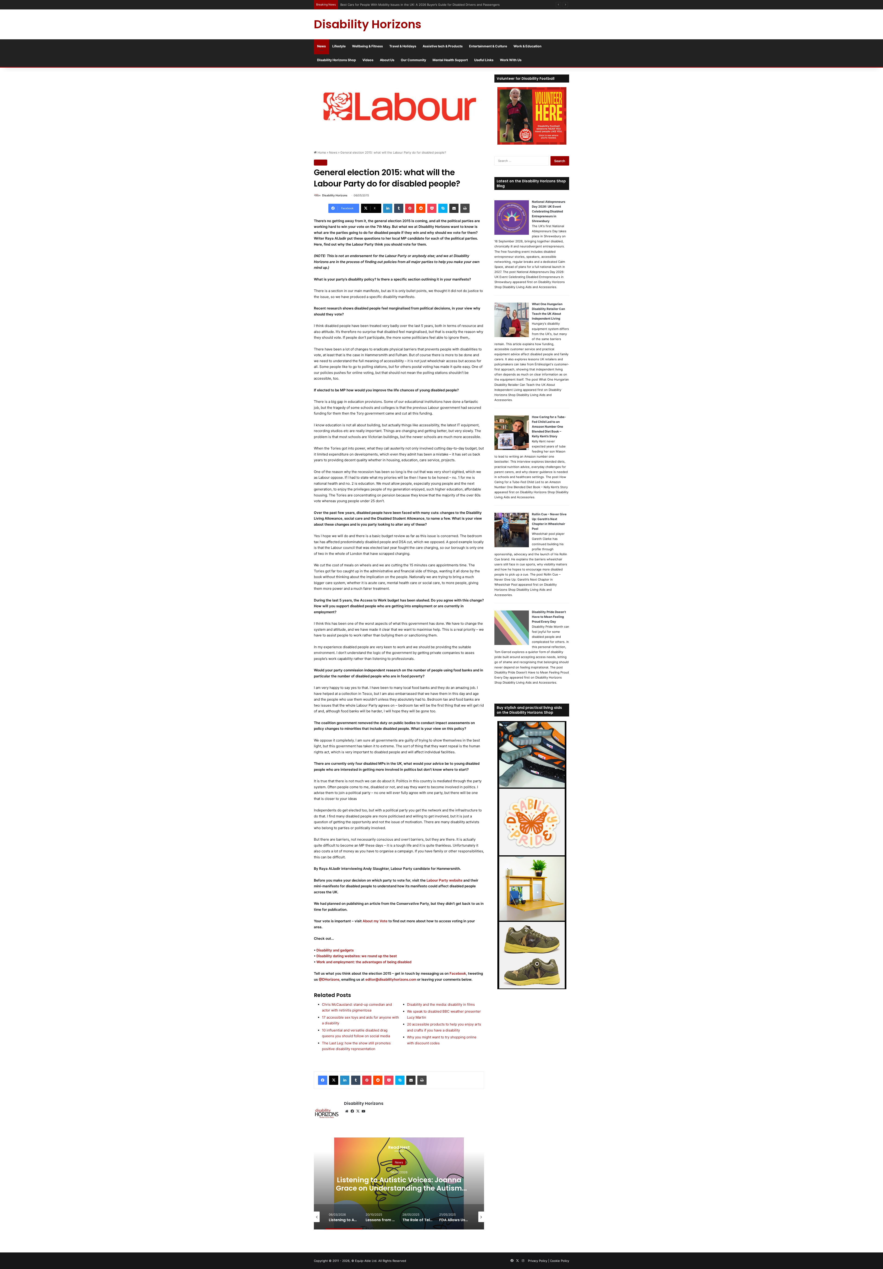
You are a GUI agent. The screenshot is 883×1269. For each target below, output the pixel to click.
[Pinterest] (409, 208)
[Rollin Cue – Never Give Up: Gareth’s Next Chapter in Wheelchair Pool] (511, 546)
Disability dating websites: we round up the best (356, 956)
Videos (367, 60)
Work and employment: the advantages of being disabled (363, 962)
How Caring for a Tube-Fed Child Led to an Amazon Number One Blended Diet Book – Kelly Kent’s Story (549, 426)
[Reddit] (420, 208)
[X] (333, 1080)
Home (321, 152)
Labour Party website (444, 880)
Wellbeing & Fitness (367, 46)
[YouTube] (363, 1111)
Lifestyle (339, 46)
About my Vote (375, 921)
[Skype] (442, 208)
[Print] (465, 208)
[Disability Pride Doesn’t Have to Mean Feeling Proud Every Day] (511, 644)
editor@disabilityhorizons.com (390, 979)
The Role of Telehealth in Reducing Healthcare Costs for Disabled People (453, 1184)
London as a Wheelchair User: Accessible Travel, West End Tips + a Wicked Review (399, 4)
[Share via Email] (454, 208)
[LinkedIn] (387, 208)
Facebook (458, 973)
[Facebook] (322, 1080)
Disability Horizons (334, 195)
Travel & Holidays (402, 46)
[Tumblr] (398, 208)
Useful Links (483, 60)
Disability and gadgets (335, 950)
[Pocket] (431, 208)
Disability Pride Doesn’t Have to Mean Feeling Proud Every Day (549, 616)
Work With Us (511, 60)
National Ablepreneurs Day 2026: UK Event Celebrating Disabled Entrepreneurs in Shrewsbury (548, 211)
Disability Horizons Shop (336, 60)
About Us (387, 60)
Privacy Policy (537, 1261)
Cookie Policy (559, 1261)
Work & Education (527, 46)
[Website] (347, 1111)
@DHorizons (329, 979)
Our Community (413, 60)
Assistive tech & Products (443, 46)
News (321, 46)
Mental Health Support (450, 60)
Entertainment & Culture (488, 46)
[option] (453, 1183)
